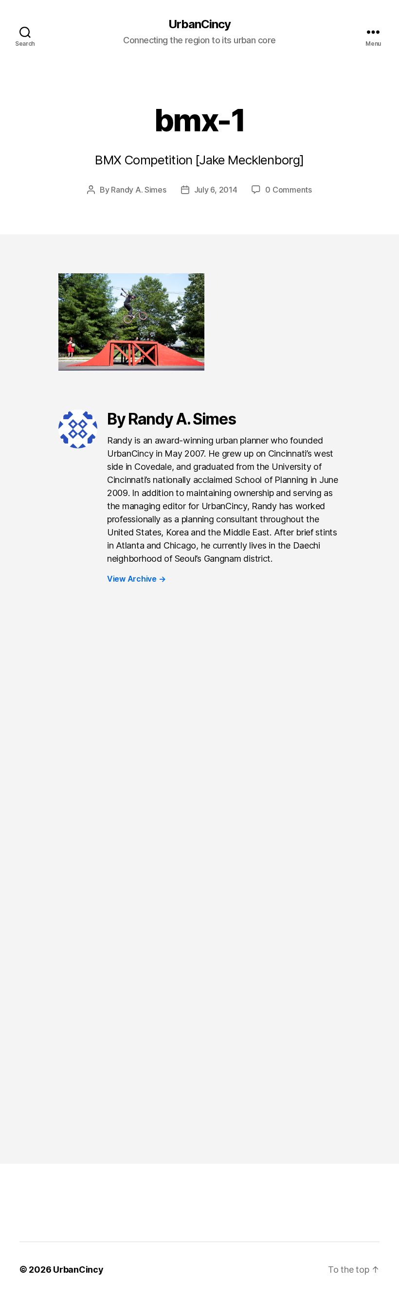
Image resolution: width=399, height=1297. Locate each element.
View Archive (136, 579)
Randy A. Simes (138, 190)
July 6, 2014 (215, 190)
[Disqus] (199, 754)
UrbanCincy (199, 24)
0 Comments (288, 190)
